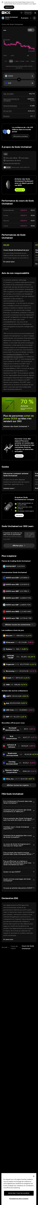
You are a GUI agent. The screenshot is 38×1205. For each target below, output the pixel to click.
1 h (6, 61)
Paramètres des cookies (18, 1198)
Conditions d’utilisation (14, 354)
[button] (21, 12)
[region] (18, 1189)
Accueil (4, 947)
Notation (6, 116)
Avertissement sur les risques (13, 357)
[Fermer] (33, 1176)
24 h (11, 61)
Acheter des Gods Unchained (15, 426)
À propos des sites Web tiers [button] (11, 163)
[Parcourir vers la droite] (31, 17)
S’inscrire (19, 190)
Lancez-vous (8, 488)
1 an (27, 61)
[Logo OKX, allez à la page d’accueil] (6, 13)
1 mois (22, 61)
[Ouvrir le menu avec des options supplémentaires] (35, 13)
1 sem (16, 61)
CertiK (8, 167)
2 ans (32, 61)
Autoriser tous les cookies (18, 1193)
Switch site (9, 7)
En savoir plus (9, 262)
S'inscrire (28, 13)
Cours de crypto (14, 947)
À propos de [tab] (26, 18)
